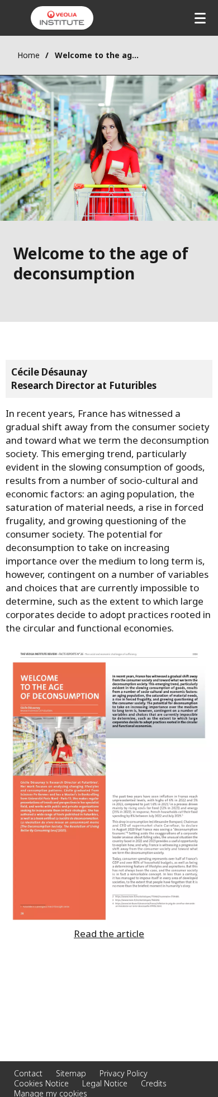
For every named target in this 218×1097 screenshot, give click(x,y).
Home (28, 55)
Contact (28, 1073)
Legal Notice (104, 1083)
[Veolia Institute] (62, 18)
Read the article (109, 933)
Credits (154, 1083)
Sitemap (71, 1073)
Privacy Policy (123, 1073)
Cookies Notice (41, 1083)
